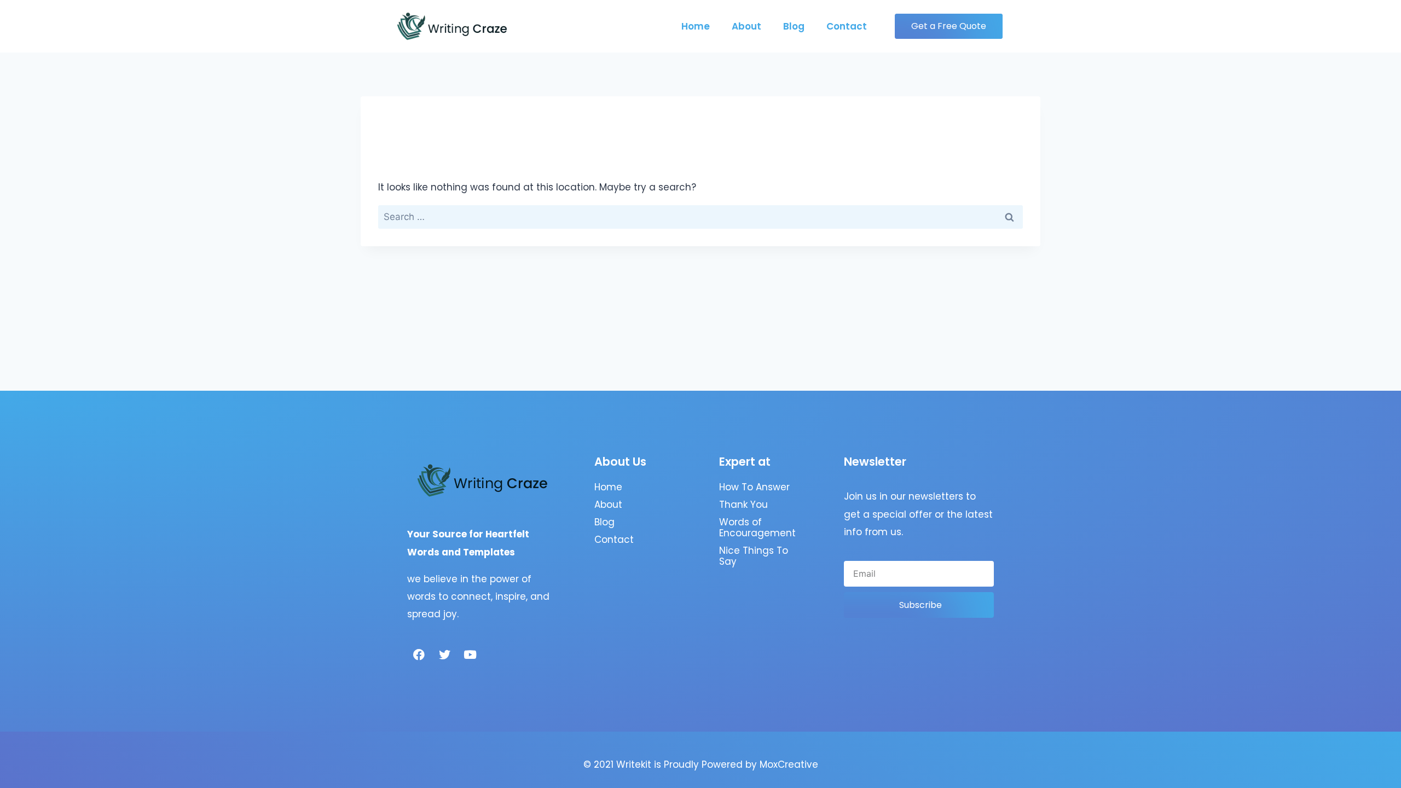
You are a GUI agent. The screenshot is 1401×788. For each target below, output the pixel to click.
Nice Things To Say (753, 556)
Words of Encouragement (757, 527)
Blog (793, 26)
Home (695, 26)
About (746, 26)
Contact (846, 26)
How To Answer (754, 487)
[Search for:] (700, 216)
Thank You (743, 504)
